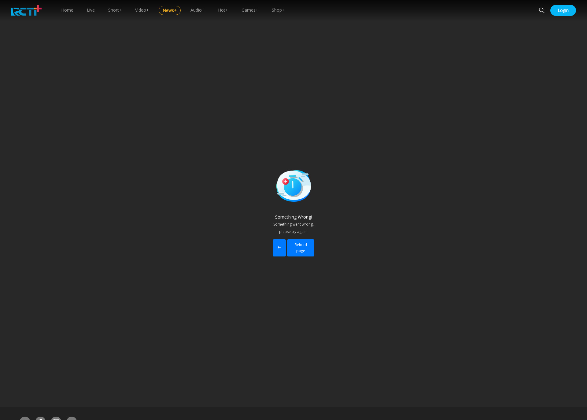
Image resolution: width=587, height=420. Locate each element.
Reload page (301, 247)
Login (563, 10)
